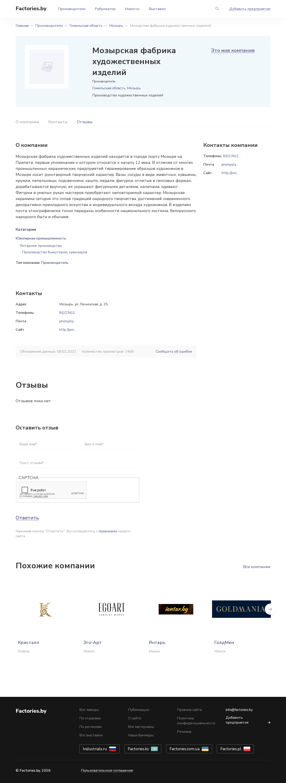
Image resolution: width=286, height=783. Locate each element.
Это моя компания (233, 50)
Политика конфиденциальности (196, 721)
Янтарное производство (41, 245)
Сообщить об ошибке (174, 351)
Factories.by (31, 8)
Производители (71, 8)
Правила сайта (189, 709)
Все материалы (141, 726)
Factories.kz (138, 749)
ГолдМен (224, 642)
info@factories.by (239, 709)
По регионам (90, 726)
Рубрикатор (105, 8)
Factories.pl (230, 749)
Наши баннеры (141, 735)
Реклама (184, 731)
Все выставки (91, 735)
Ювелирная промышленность (41, 238)
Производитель (54, 262)
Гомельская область (86, 25)
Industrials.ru (95, 749)
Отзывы (85, 122)
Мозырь (116, 25)
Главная (22, 25)
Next (270, 609)
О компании (27, 122)
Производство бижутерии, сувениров (54, 252)
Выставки (157, 8)
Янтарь (157, 642)
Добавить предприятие (249, 8)
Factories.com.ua (185, 749)
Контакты (58, 122)
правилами (108, 531)
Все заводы (89, 709)
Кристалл (28, 642)
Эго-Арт (92, 642)
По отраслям (90, 718)
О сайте (134, 718)
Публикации (138, 709)
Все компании (256, 566)
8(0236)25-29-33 (74, 312)
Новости (132, 8)
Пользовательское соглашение (107, 770)
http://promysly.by (73, 329)
